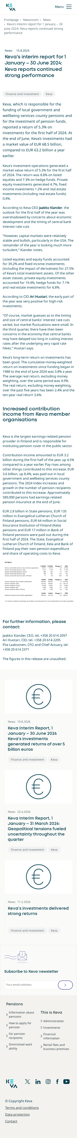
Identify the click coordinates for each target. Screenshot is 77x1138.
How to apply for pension (20, 1025)
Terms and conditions (22, 1107)
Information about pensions (21, 1014)
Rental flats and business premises (56, 1047)
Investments (51, 1027)
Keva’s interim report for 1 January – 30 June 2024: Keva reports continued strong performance (33, 28)
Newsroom (31, 20)
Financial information (51, 1036)
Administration (53, 1021)
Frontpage (11, 20)
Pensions (14, 1004)
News (47, 20)
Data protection (17, 1114)
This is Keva (51, 1012)
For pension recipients (17, 1036)
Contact (11, 1121)
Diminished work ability (20, 1046)
